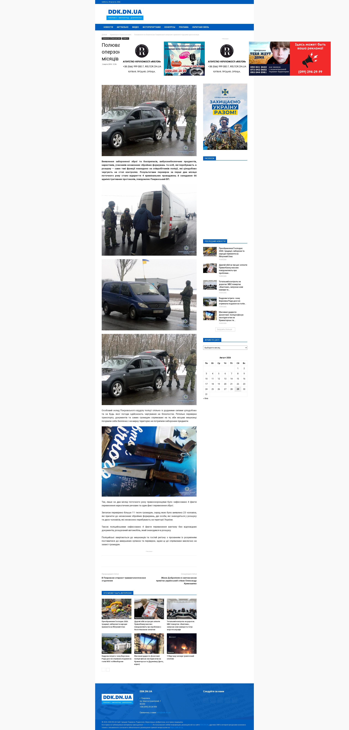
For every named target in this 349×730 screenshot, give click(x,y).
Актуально (122, 27)
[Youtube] (245, 2)
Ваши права (172, 618)
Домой (104, 35)
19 (219, 384)
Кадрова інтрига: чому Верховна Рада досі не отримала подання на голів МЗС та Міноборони (116, 659)
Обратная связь (200, 27)
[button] (244, 27)
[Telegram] (232, 2)
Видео (135, 27)
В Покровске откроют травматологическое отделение (124, 579)
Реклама (183, 27)
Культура (106, 618)
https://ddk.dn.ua (176, 728)
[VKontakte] (241, 2)
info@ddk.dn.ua (163, 712)
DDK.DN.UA (148, 725)
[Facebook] (227, 2)
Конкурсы (169, 27)
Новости (108, 27)
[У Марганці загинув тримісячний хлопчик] (182, 643)
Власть (105, 652)
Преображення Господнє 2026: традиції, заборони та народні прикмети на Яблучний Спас (115, 624)
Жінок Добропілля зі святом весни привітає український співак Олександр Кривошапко (176, 581)
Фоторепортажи (152, 27)
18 (213, 384)
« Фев (205, 398)
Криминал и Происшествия (120, 35)
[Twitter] (236, 2)
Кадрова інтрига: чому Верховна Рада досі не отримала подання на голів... (232, 301)
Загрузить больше (224, 329)
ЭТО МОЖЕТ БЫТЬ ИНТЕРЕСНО (117, 593)
